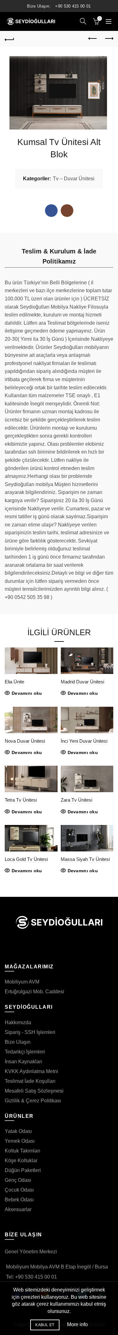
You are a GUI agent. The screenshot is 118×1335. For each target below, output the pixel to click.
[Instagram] (67, 210)
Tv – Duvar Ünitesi (73, 178)
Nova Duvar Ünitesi (25, 741)
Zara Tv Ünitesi (76, 800)
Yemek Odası (20, 1141)
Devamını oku (27, 693)
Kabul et (44, 1325)
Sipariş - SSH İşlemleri (30, 1032)
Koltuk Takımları (22, 1150)
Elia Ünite (14, 681)
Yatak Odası (18, 1131)
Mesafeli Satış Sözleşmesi (34, 1091)
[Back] (9, 38)
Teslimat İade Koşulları (30, 1081)
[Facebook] (51, 210)
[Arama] (83, 21)
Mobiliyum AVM (22, 981)
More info (77, 1324)
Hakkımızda (18, 1022)
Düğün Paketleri (23, 1170)
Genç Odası (18, 1180)
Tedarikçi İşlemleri (25, 1051)
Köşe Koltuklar (21, 1160)
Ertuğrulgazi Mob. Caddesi (34, 991)
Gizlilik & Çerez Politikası (33, 1100)
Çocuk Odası (19, 1190)
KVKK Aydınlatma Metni (31, 1071)
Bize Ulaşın (18, 1042)
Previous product (93, 38)
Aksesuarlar (18, 1209)
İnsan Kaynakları (23, 1061)
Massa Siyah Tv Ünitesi (85, 859)
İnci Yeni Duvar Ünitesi (84, 741)
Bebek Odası (19, 1199)
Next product (108, 38)
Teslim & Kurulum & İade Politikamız (59, 256)
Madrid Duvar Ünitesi (82, 681)
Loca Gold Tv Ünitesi (26, 859)
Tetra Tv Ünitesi (21, 800)
